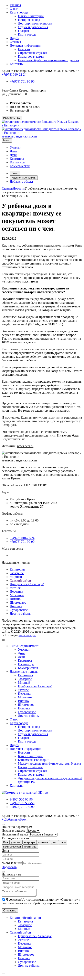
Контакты (16, 64)
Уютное (15, 588)
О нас (14, 8)
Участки (15, 147)
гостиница (30, 846)
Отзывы (15, 42)
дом (54, 842)
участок (16, 842)
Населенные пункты (23, 177)
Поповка (16, 606)
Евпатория (17, 569)
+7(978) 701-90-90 (22, 81)
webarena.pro (27, 635)
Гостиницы (17, 162)
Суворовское (19, 610)
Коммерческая (20, 166)
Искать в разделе (13, 830)
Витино (15, 599)
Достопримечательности (35, 23)
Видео (14, 38)
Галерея (23, 30)
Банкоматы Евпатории (33, 760)
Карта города (19, 12)
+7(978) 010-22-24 (14, 74)
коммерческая (12, 846)
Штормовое (18, 602)
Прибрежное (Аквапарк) (27, 584)
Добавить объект (21, 181)
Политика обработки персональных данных (48, 60)
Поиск (15, 173)
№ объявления (12, 863)
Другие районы (20, 613)
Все (5, 842)
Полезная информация (25, 45)
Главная (15, 5)
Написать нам (11, 117)
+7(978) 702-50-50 (22, 803)
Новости (24, 49)
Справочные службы (32, 53)
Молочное (17, 595)
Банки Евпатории (30, 756)
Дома (13, 151)
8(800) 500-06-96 (21, 799)
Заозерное (17, 573)
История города (29, 19)
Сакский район (20, 580)
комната (43, 842)
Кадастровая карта (31, 56)
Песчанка (16, 591)
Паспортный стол (30, 767)
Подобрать (9, 867)
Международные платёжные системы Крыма (49, 763)
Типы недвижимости (24, 646)
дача (63, 842)
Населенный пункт (15, 834)
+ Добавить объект (15, 819)
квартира (29, 842)
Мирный (16, 576)
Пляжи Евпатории (31, 16)
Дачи (13, 155)
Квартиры (17, 158)
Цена (5, 850)
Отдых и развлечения (33, 27)
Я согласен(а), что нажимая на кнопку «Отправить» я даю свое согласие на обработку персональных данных (41, 901)
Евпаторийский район (25, 917)
